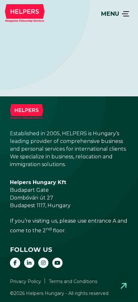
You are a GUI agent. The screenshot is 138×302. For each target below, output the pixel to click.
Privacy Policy (25, 281)
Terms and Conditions (73, 281)
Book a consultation (123, 286)
